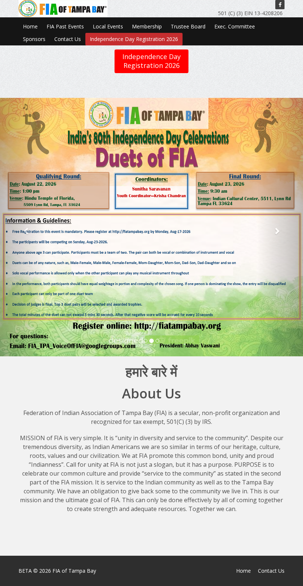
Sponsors (34, 38)
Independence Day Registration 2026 (134, 38)
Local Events (108, 26)
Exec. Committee (234, 26)
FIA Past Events (65, 26)
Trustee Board (188, 26)
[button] (22, 227)
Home (30, 26)
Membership (147, 26)
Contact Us (67, 38)
